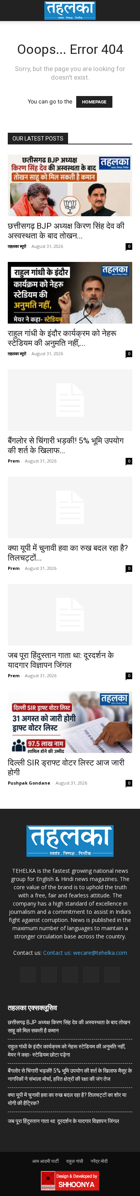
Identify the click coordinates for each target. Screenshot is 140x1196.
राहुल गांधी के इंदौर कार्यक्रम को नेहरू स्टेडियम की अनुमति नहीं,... (62, 338)
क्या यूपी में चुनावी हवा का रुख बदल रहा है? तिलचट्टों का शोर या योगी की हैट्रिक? (67, 1099)
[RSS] (70, 974)
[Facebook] (28, 974)
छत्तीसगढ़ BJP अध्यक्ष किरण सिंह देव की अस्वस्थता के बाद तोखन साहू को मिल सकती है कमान (69, 1026)
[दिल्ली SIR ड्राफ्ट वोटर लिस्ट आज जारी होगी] (70, 722)
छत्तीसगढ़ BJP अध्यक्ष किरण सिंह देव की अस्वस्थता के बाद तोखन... (66, 230)
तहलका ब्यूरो (17, 246)
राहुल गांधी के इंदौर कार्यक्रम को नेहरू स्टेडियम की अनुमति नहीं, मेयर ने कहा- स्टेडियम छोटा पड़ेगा (67, 1050)
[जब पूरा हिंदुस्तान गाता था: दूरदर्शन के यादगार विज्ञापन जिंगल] (70, 615)
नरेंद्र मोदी (99, 1161)
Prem (13, 461)
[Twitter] (91, 974)
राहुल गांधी (74, 1161)
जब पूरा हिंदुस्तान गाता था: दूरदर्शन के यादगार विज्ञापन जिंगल (61, 660)
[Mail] (49, 974)
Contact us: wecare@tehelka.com (85, 952)
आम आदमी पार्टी (45, 1161)
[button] (13, 10)
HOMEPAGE (94, 102)
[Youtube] (112, 974)
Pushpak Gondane (29, 783)
